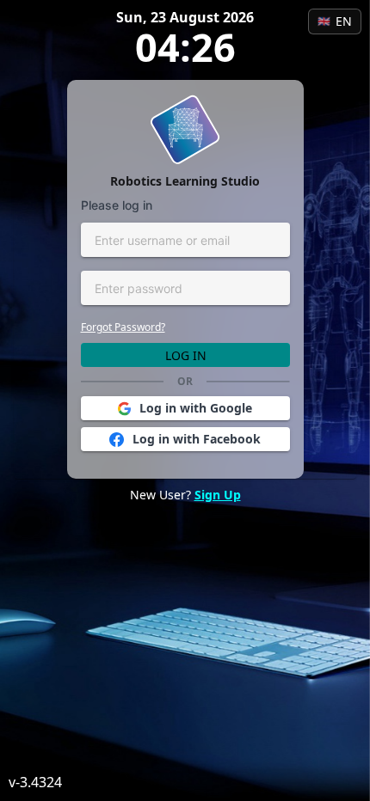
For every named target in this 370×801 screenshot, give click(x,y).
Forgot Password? (123, 327)
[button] (185, 408)
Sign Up (217, 494)
